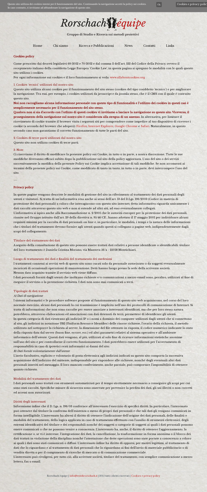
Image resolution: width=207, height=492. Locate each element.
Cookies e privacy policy (145, 475)
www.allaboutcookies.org (127, 77)
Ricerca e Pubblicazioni (96, 46)
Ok (159, 4)
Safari (145, 126)
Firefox (81, 126)
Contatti (149, 46)
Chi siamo (60, 46)
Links (170, 46)
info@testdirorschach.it (83, 475)
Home (37, 46)
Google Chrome (126, 126)
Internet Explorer (100, 126)
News (129, 46)
